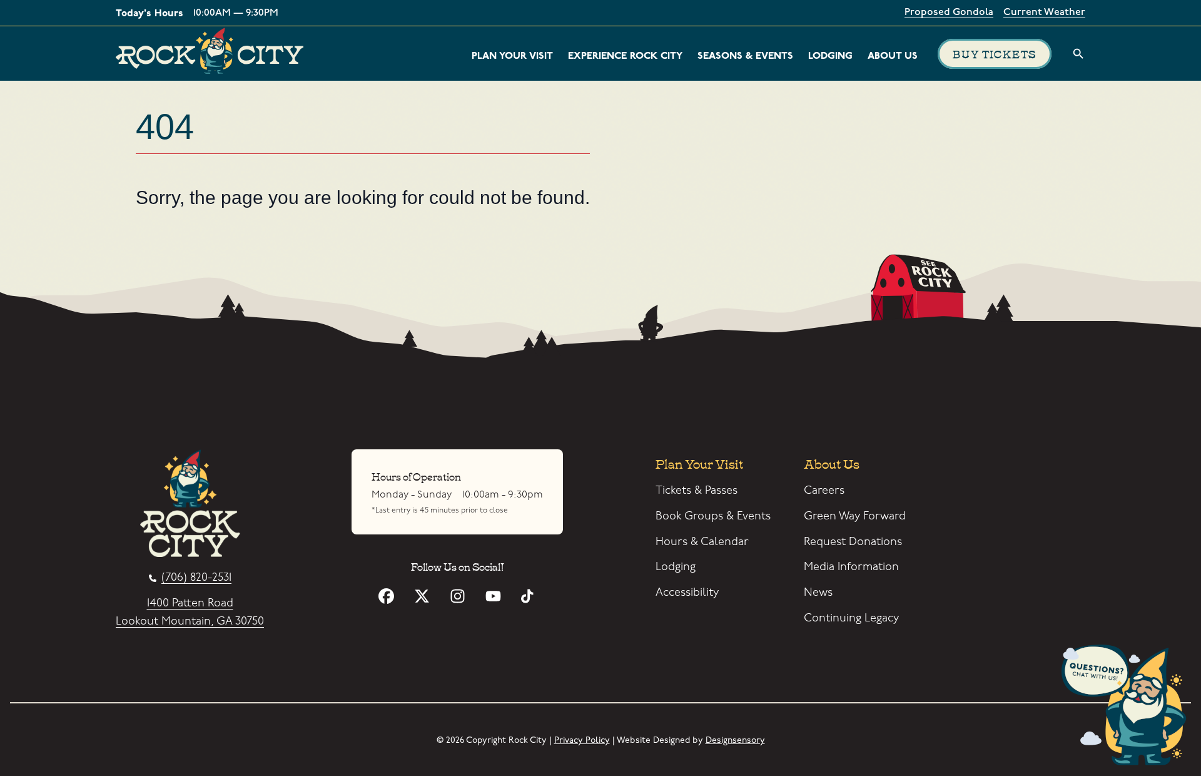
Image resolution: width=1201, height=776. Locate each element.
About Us (893, 55)
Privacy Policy (582, 740)
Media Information (851, 566)
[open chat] (1128, 707)
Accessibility (687, 592)
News (818, 592)
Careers (824, 490)
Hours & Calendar (702, 541)
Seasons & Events (745, 55)
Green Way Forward (855, 516)
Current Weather (1044, 13)
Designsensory (735, 740)
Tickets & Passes (696, 490)
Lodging (830, 55)
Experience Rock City (625, 55)
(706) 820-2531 (196, 578)
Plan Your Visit (512, 55)
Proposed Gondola (949, 13)
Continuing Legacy (851, 618)
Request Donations (853, 541)
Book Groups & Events (713, 516)
